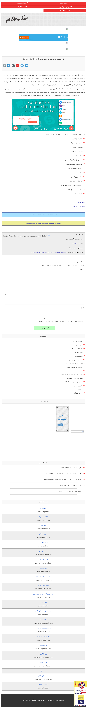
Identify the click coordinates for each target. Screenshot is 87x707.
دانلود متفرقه (79, 352)
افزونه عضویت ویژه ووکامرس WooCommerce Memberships (63, 480)
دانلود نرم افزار (78, 356)
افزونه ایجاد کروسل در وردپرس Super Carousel (68, 491)
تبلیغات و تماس (21, 3)
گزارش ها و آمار (78, 393)
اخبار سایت (79, 371)
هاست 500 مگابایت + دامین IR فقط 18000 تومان (44, 214)
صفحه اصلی (63, 3)
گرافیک (80, 389)
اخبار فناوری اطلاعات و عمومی (75, 367)
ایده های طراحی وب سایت (75, 360)
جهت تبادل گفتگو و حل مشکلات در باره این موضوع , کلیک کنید (43, 223)
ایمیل (82, 308)
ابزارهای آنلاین (63, 10)
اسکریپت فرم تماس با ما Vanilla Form (71, 468)
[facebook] (8, 65)
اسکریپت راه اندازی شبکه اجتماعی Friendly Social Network (64, 474)
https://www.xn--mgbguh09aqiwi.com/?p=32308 (49, 252)
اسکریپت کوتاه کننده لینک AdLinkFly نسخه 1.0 (68, 485)
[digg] (4, 65)
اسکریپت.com (59, 700)
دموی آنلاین (81, 202)
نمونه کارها (21, 6)
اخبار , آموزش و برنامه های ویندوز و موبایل (71, 375)
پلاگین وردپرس (76, 243)
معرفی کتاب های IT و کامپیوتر (74, 378)
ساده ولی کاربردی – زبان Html (74, 382)
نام (82, 298)
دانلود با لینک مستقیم (79, 206)
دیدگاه (82, 269)
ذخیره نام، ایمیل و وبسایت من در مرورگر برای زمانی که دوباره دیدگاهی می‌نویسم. (61, 321)
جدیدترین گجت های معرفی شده (74, 363)
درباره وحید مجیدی (64, 6)
